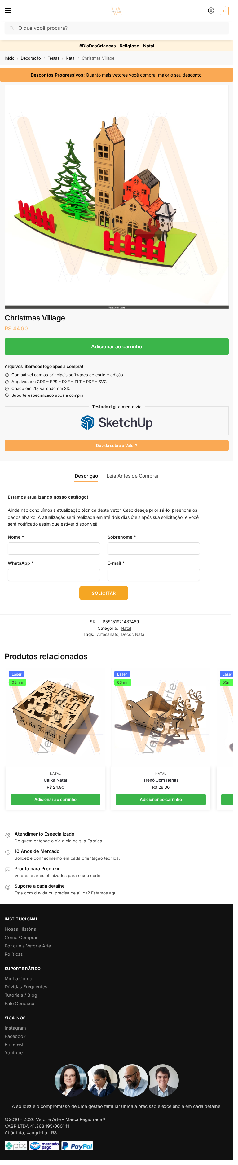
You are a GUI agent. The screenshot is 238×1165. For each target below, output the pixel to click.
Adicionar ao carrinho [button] (55, 799)
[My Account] (211, 11)
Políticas (14, 954)
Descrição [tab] (86, 476)
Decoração (31, 58)
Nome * (16, 537)
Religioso (129, 45)
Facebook (15, 1036)
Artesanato (107, 634)
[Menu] (14, 10)
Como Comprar (21, 937)
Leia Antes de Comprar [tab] (133, 476)
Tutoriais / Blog (21, 995)
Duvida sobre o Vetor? (116, 445)
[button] (223, 11)
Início (10, 58)
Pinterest (14, 1044)
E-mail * (116, 563)
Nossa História (20, 929)
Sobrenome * (122, 537)
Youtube (14, 1053)
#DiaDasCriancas (97, 45)
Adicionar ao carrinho (116, 346)
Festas (53, 58)
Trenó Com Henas (160, 780)
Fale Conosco (19, 1003)
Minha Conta (18, 979)
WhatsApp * (21, 563)
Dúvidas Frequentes (26, 987)
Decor (127, 634)
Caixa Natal (55, 780)
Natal (148, 45)
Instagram (15, 1028)
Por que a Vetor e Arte (28, 946)
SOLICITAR (104, 593)
